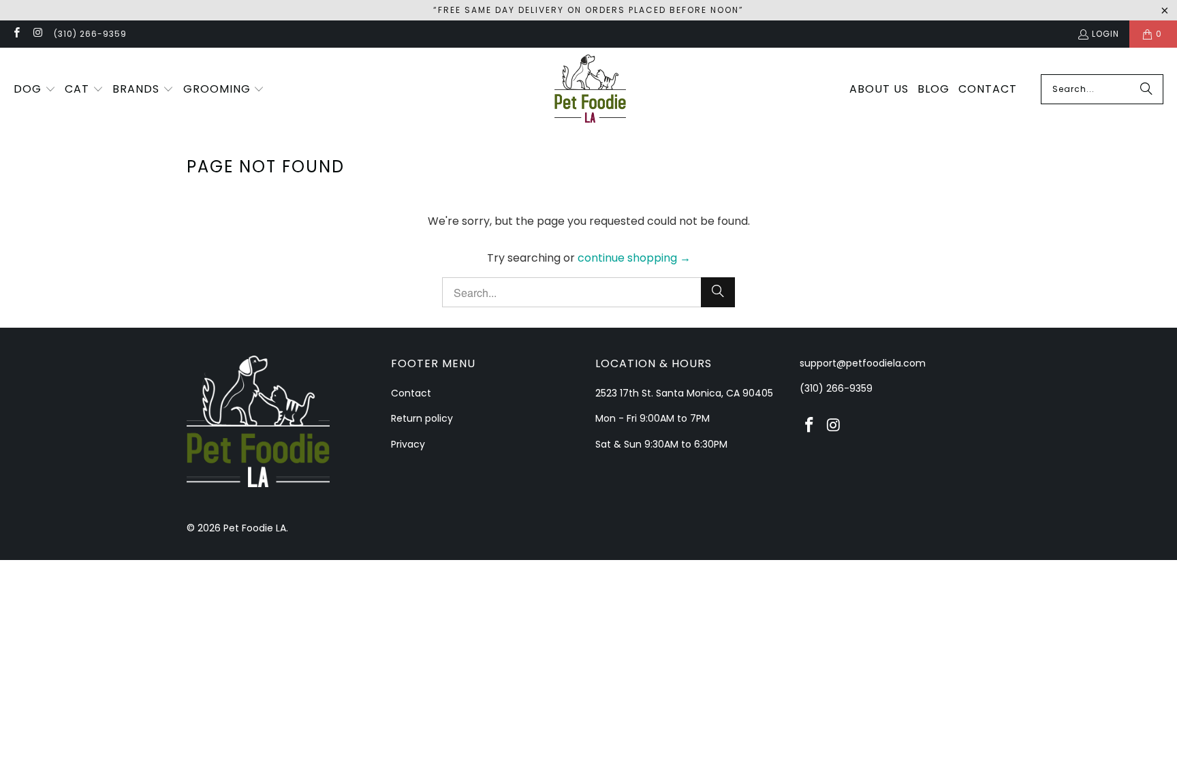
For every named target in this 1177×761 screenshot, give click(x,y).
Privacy (408, 444)
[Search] (1146, 89)
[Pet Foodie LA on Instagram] (37, 34)
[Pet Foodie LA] (590, 90)
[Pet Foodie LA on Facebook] (16, 34)
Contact (411, 393)
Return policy (422, 418)
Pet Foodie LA (254, 528)
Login (1105, 34)
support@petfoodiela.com (863, 363)
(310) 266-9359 (90, 34)
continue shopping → (634, 258)
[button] (35, 90)
